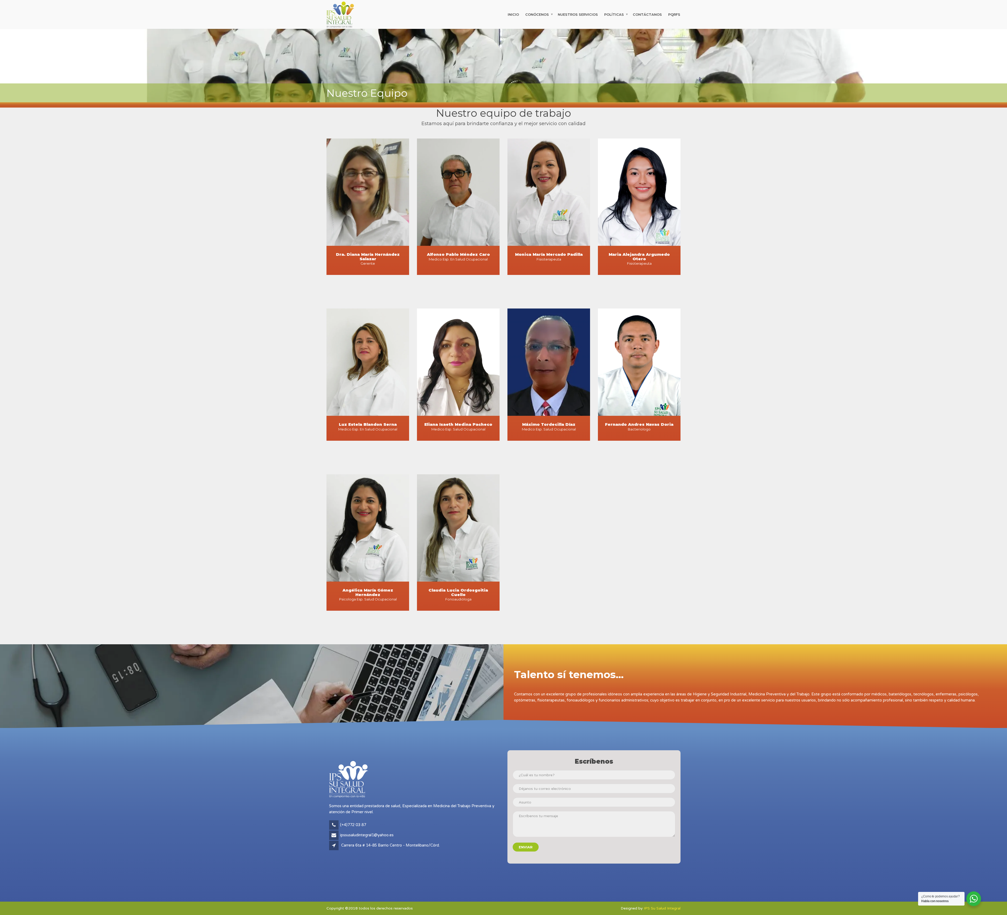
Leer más (458, 273)
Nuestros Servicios (578, 14)
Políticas (614, 14)
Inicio (513, 14)
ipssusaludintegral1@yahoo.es (367, 835)
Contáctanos (647, 14)
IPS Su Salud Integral (662, 908)
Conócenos (537, 14)
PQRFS (674, 14)
